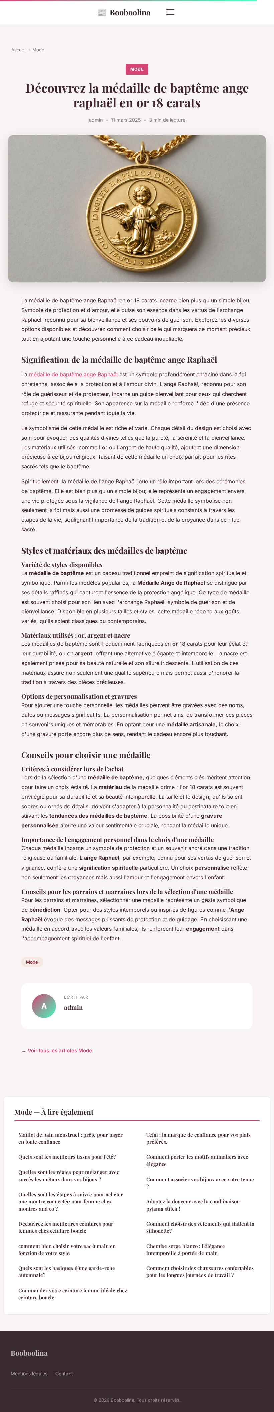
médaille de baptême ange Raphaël (73, 374)
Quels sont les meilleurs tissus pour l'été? (67, 1156)
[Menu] (170, 12)
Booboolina (123, 12)
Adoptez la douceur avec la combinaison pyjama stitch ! (193, 1205)
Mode (38, 49)
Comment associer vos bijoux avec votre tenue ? (200, 1183)
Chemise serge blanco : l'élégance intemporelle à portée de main (185, 1249)
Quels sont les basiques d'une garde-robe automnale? (66, 1271)
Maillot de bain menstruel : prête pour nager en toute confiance (70, 1138)
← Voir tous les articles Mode (56, 1050)
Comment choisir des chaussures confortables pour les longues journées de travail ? (200, 1271)
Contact (64, 1373)
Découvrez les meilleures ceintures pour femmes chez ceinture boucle (65, 1227)
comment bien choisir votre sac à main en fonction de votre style (67, 1249)
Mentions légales (29, 1373)
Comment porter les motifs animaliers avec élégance (197, 1160)
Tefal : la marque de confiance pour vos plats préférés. (198, 1138)
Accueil (18, 49)
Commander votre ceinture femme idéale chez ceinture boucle (72, 1294)
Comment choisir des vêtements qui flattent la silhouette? (200, 1227)
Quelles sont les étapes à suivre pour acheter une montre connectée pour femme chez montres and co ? (70, 1201)
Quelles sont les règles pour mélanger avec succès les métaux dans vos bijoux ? (68, 1176)
